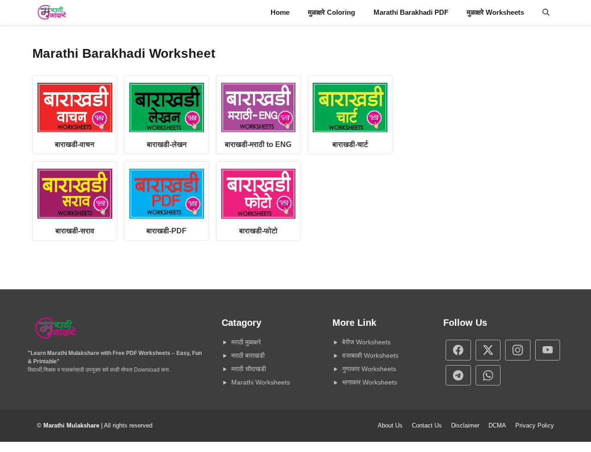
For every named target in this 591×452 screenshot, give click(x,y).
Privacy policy (534, 425)
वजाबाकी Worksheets (370, 355)
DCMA (497, 425)
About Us (390, 425)
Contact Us (427, 425)
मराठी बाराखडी (248, 355)
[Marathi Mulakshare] (51, 12)
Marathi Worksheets (260, 382)
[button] (546, 12)
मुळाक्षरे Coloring (331, 12)
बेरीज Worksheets (366, 342)
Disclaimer (465, 425)
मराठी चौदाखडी (248, 369)
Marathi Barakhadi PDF (411, 12)
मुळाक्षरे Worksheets (495, 12)
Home (280, 12)
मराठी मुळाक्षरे (246, 342)
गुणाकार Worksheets (369, 369)
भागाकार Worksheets (369, 382)
